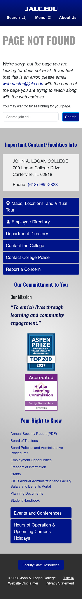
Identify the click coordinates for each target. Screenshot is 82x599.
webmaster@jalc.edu (23, 83)
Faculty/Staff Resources (41, 564)
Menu (40, 17)
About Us (68, 17)
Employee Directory (30, 221)
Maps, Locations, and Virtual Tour (36, 206)
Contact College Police (28, 257)
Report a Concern (23, 269)
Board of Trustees (24, 440)
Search (13, 17)
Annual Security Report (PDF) (33, 433)
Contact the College (25, 245)
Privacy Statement (60, 583)
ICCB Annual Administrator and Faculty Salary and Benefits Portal (40, 483)
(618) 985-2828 (43, 184)
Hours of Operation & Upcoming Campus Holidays (34, 531)
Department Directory (27, 233)
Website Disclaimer (23, 583)
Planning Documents (26, 493)
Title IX (68, 577)
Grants (15, 473)
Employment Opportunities (31, 459)
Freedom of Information (28, 466)
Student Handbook (25, 500)
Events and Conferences (38, 513)
